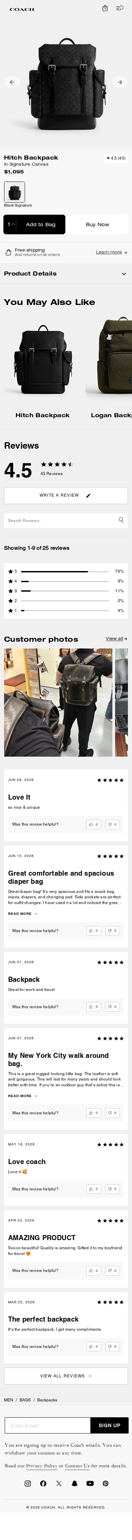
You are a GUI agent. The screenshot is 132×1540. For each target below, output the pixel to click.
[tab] (22, 9)
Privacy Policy (42, 1466)
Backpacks (47, 1400)
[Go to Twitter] (59, 1485)
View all (114, 639)
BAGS (25, 1400)
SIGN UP (109, 1425)
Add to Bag (41, 225)
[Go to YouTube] (90, 1485)
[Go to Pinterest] (106, 1485)
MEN (8, 1400)
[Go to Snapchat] (74, 1485)
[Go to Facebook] (43, 1485)
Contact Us (77, 1466)
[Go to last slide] (12, 82)
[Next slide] (120, 82)
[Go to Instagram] (28, 1485)
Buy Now (97, 225)
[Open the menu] (118, 8)
